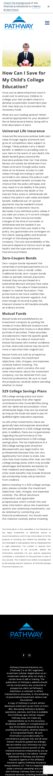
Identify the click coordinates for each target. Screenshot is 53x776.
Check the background (17, 3)
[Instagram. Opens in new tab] (29, 655)
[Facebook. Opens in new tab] (23, 655)
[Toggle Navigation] (47, 23)
